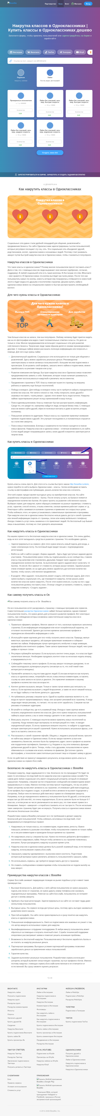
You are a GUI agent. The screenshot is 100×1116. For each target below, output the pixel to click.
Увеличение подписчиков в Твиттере (18, 1062)
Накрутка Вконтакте (15, 1029)
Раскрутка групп (14, 1003)
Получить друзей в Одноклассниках (73, 1054)
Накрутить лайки (14, 992)
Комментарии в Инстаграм (47, 1005)
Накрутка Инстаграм (45, 1002)
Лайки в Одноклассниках (75, 1059)
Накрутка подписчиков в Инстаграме (46, 997)
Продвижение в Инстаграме (48, 1040)
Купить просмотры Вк (16, 1040)
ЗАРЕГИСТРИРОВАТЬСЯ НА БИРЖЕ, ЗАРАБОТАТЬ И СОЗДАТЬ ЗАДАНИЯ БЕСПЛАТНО (51, 174)
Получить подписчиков (17, 996)
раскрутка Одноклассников (36, 611)
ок (51, 978)
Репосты (11, 1010)
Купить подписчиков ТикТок (77, 1021)
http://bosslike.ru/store (79, 484)
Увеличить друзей (15, 1018)
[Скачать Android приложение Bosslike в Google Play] (50, 1080)
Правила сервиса (14, 1083)
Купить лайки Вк (14, 1036)
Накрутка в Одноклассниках (77, 1069)
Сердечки (11, 1025)
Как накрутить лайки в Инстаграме (45, 1014)
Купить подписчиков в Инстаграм (50, 1025)
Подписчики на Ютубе (45, 1053)
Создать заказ (50, 152)
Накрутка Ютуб (43, 1064)
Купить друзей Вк (14, 1021)
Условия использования (17, 1086)
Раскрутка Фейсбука (74, 999)
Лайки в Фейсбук (72, 992)
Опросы (11, 1014)
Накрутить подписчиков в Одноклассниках (76, 1064)
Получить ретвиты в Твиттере (19, 1067)
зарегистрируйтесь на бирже (76, 35)
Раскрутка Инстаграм (45, 1043)
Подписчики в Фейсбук (75, 996)
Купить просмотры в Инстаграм (49, 1032)
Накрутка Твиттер (14, 1053)
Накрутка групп (14, 999)
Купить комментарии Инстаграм (49, 1036)
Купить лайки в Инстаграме (48, 1029)
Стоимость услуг (14, 1090)
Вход (88, 3)
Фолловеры (41, 1009)
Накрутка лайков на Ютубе (47, 1061)
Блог (67, 3)
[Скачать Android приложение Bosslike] (50, 1086)
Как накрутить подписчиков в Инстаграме (48, 1020)
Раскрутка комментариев (18, 1007)
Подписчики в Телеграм (75, 1010)
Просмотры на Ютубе (45, 1057)
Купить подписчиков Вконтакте (20, 1032)
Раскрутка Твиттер (15, 1057)
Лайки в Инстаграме (45, 992)
